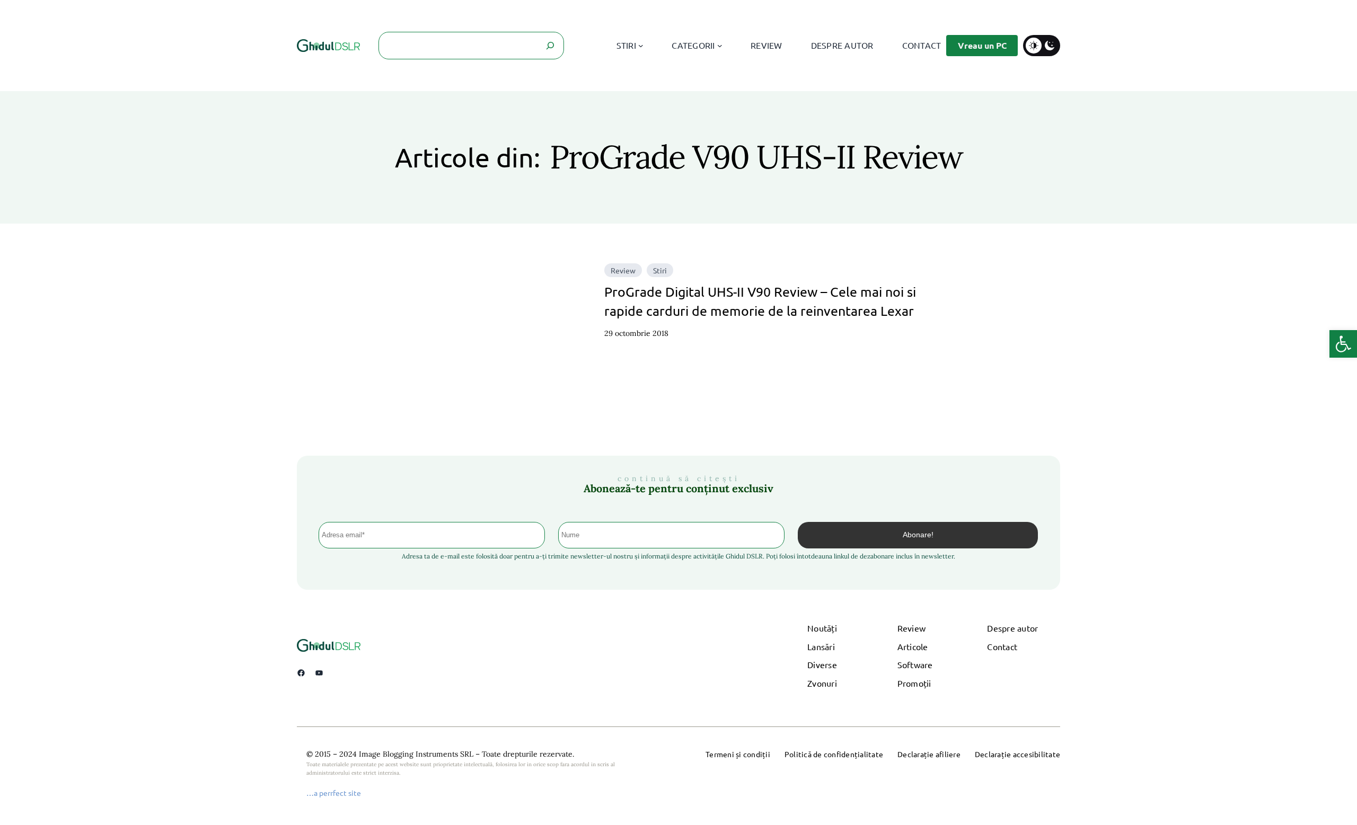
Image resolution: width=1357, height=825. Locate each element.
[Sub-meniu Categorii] (719, 45)
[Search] (550, 45)
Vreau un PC (982, 45)
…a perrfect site (333, 792)
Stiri (660, 270)
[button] (1343, 344)
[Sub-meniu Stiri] (641, 45)
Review (623, 270)
